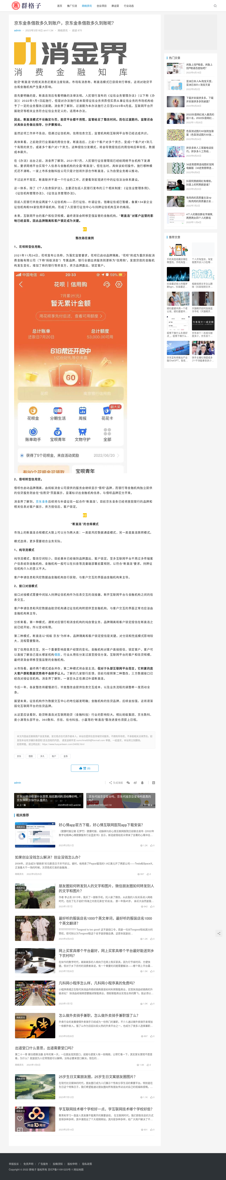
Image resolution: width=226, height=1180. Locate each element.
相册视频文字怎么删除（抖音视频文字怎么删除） (202, 285)
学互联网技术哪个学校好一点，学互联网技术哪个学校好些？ (106, 1109)
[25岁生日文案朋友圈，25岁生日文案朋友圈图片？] (35, 1086)
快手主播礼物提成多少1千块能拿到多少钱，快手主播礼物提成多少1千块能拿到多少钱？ (203, 359)
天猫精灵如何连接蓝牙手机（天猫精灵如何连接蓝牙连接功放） (203, 310)
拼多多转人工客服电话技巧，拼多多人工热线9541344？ (199, 151)
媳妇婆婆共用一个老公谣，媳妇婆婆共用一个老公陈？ (177, 310)
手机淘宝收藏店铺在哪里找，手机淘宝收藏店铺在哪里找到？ (177, 260)
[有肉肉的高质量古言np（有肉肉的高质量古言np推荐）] (176, 198)
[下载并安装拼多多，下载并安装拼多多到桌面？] (176, 98)
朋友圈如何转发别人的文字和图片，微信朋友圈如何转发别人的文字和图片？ (106, 888)
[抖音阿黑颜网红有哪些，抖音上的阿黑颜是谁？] (176, 181)
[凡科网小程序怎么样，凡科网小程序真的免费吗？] (35, 993)
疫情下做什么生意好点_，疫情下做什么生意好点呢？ (178, 334)
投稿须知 (58, 1163)
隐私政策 (87, 1163)
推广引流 (72, 5)
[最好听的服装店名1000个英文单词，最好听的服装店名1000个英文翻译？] (35, 928)
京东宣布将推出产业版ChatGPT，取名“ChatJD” (177, 359)
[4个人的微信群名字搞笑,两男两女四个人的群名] (176, 214)
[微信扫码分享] (128, 782)
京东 (39, 501)
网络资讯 (87, 5)
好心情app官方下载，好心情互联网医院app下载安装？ (102, 824)
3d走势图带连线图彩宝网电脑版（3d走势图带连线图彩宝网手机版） (200, 167)
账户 (54, 756)
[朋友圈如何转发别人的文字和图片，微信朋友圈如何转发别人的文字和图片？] (35, 896)
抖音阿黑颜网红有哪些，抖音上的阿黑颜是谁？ (199, 182)
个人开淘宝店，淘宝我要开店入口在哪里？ (202, 260)
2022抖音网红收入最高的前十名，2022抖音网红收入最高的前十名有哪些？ (200, 118)
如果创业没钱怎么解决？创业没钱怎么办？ (48, 857)
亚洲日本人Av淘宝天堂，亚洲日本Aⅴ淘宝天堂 (200, 82)
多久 (42, 756)
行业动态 (129, 5)
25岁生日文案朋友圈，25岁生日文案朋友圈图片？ (98, 1076)
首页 (59, 5)
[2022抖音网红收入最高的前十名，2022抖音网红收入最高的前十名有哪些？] (176, 114)
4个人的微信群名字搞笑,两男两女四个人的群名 (199, 215)
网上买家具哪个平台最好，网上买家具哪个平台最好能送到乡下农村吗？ (106, 953)
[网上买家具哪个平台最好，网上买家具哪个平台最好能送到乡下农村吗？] (35, 960)
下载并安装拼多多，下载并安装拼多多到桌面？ (199, 99)
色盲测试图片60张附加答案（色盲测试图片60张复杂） (200, 134)
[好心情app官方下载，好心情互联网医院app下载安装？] (35, 834)
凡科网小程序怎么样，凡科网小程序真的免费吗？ (97, 983)
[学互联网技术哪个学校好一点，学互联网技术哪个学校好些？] (35, 1119)
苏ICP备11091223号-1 (60, 1169)
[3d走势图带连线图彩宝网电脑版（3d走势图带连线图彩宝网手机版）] (176, 164)
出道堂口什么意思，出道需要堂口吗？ (45, 1048)
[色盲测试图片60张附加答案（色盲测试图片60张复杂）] (176, 131)
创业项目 (102, 5)
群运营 (115, 5)
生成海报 (117, 782)
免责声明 (28, 1163)
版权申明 (72, 1163)
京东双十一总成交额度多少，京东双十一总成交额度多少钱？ (202, 334)
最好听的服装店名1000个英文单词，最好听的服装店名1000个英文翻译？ (105, 921)
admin (17, 30)
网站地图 (79, 1169)
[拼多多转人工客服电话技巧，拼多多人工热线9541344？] (176, 148)
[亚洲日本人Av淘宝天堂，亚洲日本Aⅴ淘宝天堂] (176, 81)
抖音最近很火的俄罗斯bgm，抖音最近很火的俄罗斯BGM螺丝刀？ (177, 285)
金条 (45, 501)
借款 (57, 654)
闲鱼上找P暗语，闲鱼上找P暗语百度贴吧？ (199, 66)
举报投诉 (14, 1163)
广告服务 (43, 1163)
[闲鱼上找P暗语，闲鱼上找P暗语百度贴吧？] (176, 65)
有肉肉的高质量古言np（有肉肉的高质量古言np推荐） (200, 201)
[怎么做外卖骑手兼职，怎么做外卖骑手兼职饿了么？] (35, 1025)
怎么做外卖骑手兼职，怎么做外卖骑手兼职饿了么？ (99, 1015)
